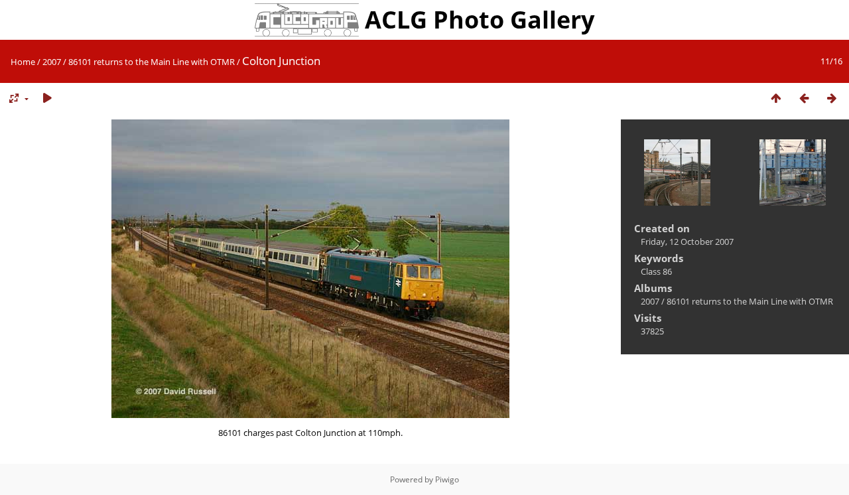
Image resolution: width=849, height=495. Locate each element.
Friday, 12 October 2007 (687, 242)
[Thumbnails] (776, 98)
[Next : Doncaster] (832, 98)
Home (23, 62)
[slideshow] (47, 98)
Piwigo (447, 479)
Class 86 (656, 271)
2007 (51, 62)
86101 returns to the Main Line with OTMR (151, 62)
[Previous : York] (804, 98)
